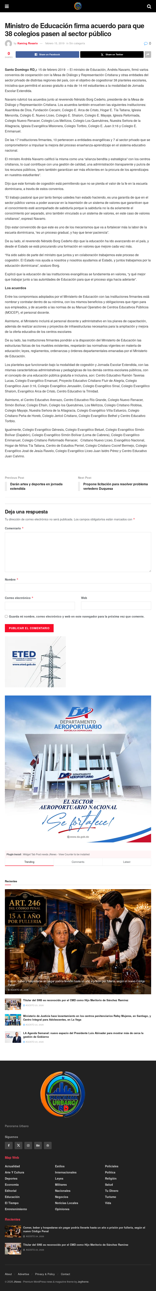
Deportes (11, 1178)
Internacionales (66, 1172)
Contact (65, 1274)
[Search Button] (149, 6)
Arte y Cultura (14, 1172)
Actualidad (12, 1166)
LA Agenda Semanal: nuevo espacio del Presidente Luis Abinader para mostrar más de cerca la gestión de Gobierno (83, 1035)
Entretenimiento (16, 1209)
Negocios (61, 1197)
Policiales (111, 1166)
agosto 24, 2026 (19, 989)
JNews (17, 1281)
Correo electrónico (19, 598)
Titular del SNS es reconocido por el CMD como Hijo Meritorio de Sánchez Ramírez (75, 1000)
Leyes (59, 1178)
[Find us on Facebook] (9, 1145)
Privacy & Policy (45, 1274)
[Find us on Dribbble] (48, 1145)
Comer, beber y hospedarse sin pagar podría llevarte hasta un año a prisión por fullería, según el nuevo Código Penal (76, 983)
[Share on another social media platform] (148, 54)
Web (84, 598)
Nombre (11, 579)
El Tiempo (12, 1203)
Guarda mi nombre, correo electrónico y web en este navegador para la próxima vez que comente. (76, 616)
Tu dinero (111, 1191)
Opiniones (62, 1209)
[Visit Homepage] (78, 6)
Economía (12, 1184)
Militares (61, 1184)
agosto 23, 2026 (34, 1005)
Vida (108, 1203)
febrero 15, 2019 (54, 43)
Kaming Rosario (27, 43)
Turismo (110, 1197)
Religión (111, 1178)
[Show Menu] (7, 6)
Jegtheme (83, 1281)
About (8, 1274)
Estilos (60, 1166)
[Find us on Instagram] (28, 1145)
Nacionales (62, 1191)
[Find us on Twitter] (18, 1145)
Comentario (14, 528)
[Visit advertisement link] (78, 768)
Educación (12, 1197)
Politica (110, 1172)
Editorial (10, 1191)
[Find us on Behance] (38, 1145)
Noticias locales (66, 1203)
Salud (109, 1184)
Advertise (23, 1274)
